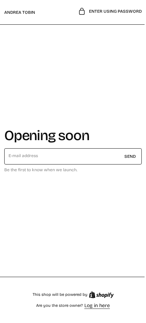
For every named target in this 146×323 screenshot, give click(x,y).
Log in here (94, 306)
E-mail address (23, 155)
